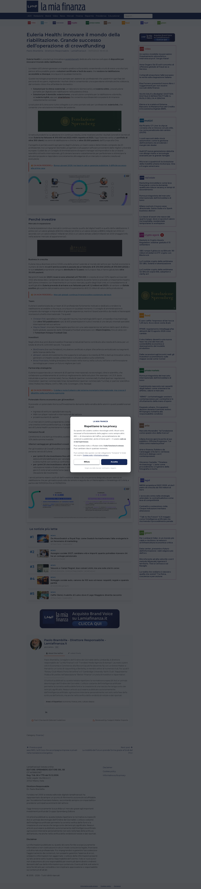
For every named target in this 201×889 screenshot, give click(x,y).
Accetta (114, 462)
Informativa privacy (101, 455)
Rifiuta (87, 462)
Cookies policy (88, 455)
